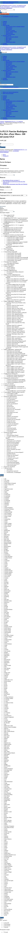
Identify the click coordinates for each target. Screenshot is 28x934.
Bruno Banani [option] (7, 546)
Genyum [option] (6, 633)
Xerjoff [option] (6, 895)
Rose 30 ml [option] (10, 216)
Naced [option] (5, 767)
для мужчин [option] (7, 925)
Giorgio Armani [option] (7, 639)
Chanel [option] (6, 565)
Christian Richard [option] (8, 570)
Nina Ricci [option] (6, 774)
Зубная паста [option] (10, 439)
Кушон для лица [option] (11, 446)
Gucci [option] (5, 648)
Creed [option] (5, 579)
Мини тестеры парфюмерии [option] (12, 274)
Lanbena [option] (6, 707)
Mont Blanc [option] (7, 754)
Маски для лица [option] (11, 448)
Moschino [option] (6, 760)
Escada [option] (6, 608)
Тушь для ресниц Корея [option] (13, 463)
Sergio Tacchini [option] (7, 831)
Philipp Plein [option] (7, 800)
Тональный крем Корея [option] (13, 462)
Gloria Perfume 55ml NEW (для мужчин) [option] (17, 259)
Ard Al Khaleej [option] (7, 513)
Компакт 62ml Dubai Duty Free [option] (15, 342)
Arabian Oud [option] (7, 510)
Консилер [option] (9, 405)
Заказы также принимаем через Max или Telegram (15, 184)
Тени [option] (9, 426)
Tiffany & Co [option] (7, 867)
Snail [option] (5, 849)
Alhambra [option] (6, 503)
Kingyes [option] (6, 692)
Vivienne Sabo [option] (7, 892)
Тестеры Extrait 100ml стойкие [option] (15, 271)
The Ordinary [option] (7, 863)
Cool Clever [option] (7, 576)
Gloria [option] (5, 642)
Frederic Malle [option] (7, 631)
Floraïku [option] (6, 625)
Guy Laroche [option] (7, 651)
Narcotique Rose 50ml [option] (13, 263)
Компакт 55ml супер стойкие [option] (14, 339)
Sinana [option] (5, 844)
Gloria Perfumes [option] (8, 644)
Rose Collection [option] (8, 820)
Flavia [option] (5, 623)
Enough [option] (6, 606)
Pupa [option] (5, 803)
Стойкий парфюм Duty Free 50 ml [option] (16, 284)
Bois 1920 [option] (6, 539)
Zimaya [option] (6, 905)
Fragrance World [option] (8, 626)
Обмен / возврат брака (11, 31)
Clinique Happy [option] (8, 573)
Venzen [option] (6, 882)
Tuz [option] (5, 876)
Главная (5, 21)
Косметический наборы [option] (13, 442)
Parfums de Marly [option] (8, 794)
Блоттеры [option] (9, 469)
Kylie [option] (5, 695)
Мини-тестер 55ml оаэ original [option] (14, 287)
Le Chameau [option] (7, 712)
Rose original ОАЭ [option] (9, 215)
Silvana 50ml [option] (11, 269)
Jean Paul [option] (6, 669)
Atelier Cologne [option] (8, 523)
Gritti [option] (5, 646)
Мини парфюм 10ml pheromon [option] (14, 362)
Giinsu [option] (5, 638)
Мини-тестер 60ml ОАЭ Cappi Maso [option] (16, 290)
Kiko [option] (5, 689)
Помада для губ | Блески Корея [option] (15, 452)
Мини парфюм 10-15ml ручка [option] (15, 361)
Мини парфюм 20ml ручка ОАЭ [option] (16, 370)
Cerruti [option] (5, 563)
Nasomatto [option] (6, 771)
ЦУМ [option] (5, 915)
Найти (2, 475)
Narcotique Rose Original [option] (10, 261)
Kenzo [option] (5, 687)
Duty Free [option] (6, 595)
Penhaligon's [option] (7, 798)
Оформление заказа (10, 42)
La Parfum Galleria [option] (8, 698)
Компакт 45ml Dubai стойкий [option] (15, 329)
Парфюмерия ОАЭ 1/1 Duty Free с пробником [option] (16, 221)
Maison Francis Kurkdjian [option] (10, 727)
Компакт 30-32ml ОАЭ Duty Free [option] (16, 309)
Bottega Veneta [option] (7, 543)
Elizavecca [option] (6, 602)
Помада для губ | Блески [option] (13, 419)
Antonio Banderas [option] (8, 507)
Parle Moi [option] (6, 797)
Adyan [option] (5, 486)
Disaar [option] (5, 588)
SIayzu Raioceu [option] (7, 839)
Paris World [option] (7, 796)
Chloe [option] (5, 566)
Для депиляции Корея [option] (12, 435)
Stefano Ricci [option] (7, 853)
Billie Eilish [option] (7, 534)
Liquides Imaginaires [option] (9, 717)
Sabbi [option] (5, 823)
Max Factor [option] (7, 735)
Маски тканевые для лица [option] (13, 449)
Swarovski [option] (6, 857)
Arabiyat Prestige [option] (8, 512)
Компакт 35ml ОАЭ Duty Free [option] (15, 317)
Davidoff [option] (6, 582)
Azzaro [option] (6, 529)
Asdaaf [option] (6, 520)
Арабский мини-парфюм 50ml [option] (15, 239)
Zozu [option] (5, 907)
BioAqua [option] (6, 536)
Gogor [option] (5, 645)
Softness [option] (6, 850)
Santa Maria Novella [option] (9, 827)
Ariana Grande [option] (7, 516)
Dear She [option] (6, 583)
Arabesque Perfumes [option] (9, 509)
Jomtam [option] (6, 677)
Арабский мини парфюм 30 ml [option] (15, 237)
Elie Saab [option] (6, 599)
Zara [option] (5, 902)
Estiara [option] (5, 611)
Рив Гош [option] (6, 913)
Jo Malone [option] (6, 674)
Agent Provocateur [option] (8, 489)
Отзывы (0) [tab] (5, 156)
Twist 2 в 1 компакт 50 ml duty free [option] (16, 332)
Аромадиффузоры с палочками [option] (15, 386)
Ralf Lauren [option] (7, 804)
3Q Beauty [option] (6, 481)
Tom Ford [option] (6, 870)
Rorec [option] (5, 819)
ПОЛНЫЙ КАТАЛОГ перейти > (11, 16)
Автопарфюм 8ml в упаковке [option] (15, 395)
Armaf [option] (5, 517)
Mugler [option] (6, 764)
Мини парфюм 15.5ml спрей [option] (14, 366)
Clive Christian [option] (7, 575)
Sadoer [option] (5, 824)
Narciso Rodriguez (4, 152)
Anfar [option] (5, 506)
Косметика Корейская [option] (10, 432)
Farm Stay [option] (6, 615)
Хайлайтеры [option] (10, 431)
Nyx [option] (5, 780)
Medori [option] (6, 738)
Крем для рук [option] (10, 410)
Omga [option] (5, 783)
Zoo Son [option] (6, 906)
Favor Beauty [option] (7, 616)
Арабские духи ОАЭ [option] (13, 240)
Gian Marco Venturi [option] (8, 635)
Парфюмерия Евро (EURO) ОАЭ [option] (13, 229)
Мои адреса (8, 39)
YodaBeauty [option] (7, 897)
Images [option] (6, 664)
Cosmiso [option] (6, 578)
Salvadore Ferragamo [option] (9, 826)
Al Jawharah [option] (7, 496)
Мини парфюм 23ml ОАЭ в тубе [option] (15, 372)
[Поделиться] (3, 206)
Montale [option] (6, 755)
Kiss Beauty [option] (7, 694)
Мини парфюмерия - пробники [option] (12, 349)
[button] (14, 208)
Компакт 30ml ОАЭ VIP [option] (14, 311)
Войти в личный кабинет (12, 36)
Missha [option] (6, 750)
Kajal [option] (5, 682)
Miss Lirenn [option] (7, 745)
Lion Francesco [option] (7, 715)
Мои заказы (8, 38)
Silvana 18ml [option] (11, 267)
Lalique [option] (6, 705)
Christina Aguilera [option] (8, 572)
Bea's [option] (5, 533)
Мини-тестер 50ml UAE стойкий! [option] (16, 286)
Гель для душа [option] (11, 399)
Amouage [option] (6, 504)
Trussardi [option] (6, 874)
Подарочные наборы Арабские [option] (15, 376)
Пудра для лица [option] (11, 421)
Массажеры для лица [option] (12, 412)
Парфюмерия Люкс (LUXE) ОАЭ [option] (13, 227)
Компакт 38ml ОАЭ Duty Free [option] (15, 319)
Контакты (5, 44)
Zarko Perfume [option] (7, 903)
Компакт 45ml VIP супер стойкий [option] (16, 331)
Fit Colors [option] (6, 621)
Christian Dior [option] (7, 569)
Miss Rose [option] (6, 747)
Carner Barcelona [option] (8, 556)
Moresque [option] (6, 757)
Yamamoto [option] (6, 896)
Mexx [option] (5, 741)
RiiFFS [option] (6, 810)
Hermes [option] (6, 656)
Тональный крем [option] (11, 428)
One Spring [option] (7, 784)
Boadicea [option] (6, 537)
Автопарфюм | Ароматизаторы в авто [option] (14, 392)
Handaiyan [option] (6, 654)
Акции (4, 24)
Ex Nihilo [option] (6, 613)
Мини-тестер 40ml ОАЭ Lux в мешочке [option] (17, 280)
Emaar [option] (5, 603)
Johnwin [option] (6, 675)
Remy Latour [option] (7, 807)
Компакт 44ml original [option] (13, 326)
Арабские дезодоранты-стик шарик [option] (16, 379)
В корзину (3, 147)
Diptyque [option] (6, 586)
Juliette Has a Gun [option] (8, 679)
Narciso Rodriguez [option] (8, 768)
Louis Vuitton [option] (7, 721)
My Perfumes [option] (7, 765)
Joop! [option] (5, 678)
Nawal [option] (5, 773)
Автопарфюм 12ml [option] (12, 393)
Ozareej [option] (6, 791)
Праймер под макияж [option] (12, 400)
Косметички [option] (10, 406)
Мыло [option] (9, 415)
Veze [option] (5, 886)
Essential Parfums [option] (8, 609)
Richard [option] (6, 808)
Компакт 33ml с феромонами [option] (14, 314)
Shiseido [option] (6, 837)
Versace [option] (6, 883)
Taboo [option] (5, 860)
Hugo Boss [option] (6, 662)
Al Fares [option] (6, 493)
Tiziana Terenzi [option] (7, 869)
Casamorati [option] (6, 560)
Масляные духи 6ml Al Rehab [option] (14, 352)
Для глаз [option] (9, 433)
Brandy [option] (6, 545)
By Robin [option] (6, 550)
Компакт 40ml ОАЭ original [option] (14, 321)
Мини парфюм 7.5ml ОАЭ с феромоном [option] (17, 355)
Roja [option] (5, 814)
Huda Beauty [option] (7, 659)
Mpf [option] (5, 763)
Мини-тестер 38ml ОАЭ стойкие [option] (15, 279)
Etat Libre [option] (6, 612)
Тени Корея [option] (10, 459)
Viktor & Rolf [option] (7, 889)
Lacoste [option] (6, 704)
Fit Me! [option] (6, 622)
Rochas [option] (6, 813)
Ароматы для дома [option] (9, 385)
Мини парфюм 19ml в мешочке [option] (15, 369)
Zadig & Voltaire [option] (8, 900)
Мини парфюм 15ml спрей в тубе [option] (15, 368)
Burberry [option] (6, 547)
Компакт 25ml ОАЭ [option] (12, 306)
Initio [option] (5, 666)
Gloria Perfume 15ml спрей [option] (14, 254)
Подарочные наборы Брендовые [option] (16, 375)
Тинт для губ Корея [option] (12, 461)
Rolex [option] (5, 816)
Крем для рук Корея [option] (12, 445)
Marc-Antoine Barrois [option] (9, 731)
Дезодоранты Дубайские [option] (11, 378)
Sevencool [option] (6, 833)
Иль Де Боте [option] (7, 910)
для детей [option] (6, 922)
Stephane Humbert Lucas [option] (10, 854)
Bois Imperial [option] (7, 540)
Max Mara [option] (6, 737)
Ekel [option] (5, 598)
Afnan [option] (5, 487)
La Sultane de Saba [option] (8, 702)
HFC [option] (5, 658)
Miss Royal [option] (6, 748)
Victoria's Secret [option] (8, 887)
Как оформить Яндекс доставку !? (11, 180)
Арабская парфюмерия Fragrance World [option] (17, 242)
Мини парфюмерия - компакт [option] (12, 301)
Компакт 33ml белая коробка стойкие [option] (16, 312)
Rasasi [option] (5, 806)
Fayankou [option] (6, 618)
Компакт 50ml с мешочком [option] (14, 338)
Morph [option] (5, 758)
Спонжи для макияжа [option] (12, 423)
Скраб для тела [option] (11, 456)
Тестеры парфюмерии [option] (10, 270)
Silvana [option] (6, 841)
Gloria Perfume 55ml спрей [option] (14, 256)
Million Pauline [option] (7, 744)
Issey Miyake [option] (7, 668)
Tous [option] (5, 873)
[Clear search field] (13, 211)
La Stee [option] (6, 701)
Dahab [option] (5, 580)
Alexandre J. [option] (7, 502)
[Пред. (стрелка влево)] (0, 207)
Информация (9, 27)
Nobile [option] (5, 777)
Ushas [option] (5, 877)
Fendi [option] (5, 619)
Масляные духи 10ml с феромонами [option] (16, 359)
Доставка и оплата (10, 30)
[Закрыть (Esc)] (4, 206)
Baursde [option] (6, 532)
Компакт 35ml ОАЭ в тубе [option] (14, 318)
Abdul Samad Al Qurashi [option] (10, 483)
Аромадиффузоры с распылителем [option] (16, 390)
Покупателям (6, 25)
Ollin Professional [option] (8, 781)
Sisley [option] (5, 846)
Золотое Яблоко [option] (8, 909)
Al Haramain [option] (7, 494)
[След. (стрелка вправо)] (2, 207)
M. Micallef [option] (7, 722)
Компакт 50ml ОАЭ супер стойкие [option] (16, 336)
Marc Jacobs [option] (7, 730)
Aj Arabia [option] (6, 490)
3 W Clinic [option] (6, 480)
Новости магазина (10, 34)
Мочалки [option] (9, 413)
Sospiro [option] (6, 852)
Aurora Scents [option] (7, 526)
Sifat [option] (5, 840)
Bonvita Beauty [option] (7, 542)
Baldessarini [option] (7, 530)
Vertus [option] (5, 885)
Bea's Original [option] (8, 249)
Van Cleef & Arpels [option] (8, 880)
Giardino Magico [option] (8, 636)
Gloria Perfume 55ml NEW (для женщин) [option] (17, 257)
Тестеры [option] (9, 273)
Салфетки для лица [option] (12, 398)
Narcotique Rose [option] (8, 770)
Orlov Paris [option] (6, 787)
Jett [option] (5, 671)
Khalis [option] (5, 688)
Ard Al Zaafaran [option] (8, 514)
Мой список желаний (8, 3)
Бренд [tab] (4, 154)
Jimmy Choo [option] (7, 672)
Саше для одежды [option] (9, 383)
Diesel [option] (5, 585)
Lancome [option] (6, 708)
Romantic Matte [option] (8, 817)
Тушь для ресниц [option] (12, 429)
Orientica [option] (6, 786)
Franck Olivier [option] (7, 629)
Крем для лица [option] (11, 408)
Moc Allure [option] (6, 751)
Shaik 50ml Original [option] (9, 264)
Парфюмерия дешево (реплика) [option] (12, 230)
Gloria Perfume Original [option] (10, 251)
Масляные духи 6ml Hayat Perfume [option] (16, 353)
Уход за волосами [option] (11, 465)
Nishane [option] (6, 775)
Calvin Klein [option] (7, 555)
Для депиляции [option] (11, 402)
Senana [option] (6, 830)
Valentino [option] (6, 879)
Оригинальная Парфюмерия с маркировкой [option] (15, 219)
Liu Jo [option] (5, 718)
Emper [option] (5, 605)
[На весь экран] (2, 206)
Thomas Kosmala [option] (8, 866)
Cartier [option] (5, 559)
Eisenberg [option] (6, 596)
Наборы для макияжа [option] (12, 416)
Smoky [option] (6, 847)
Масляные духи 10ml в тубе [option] (14, 358)
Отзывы (5, 43)
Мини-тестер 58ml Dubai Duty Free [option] (16, 288)
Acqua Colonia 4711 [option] (9, 484)
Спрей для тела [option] (11, 425)
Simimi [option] (6, 843)
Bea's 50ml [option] (10, 250)
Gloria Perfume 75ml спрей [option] (14, 260)
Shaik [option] (5, 834)
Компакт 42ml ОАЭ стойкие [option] (14, 325)
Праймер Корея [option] (11, 453)
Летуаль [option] (6, 912)
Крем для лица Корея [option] (13, 443)
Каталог (5, 22)
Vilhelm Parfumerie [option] (8, 890)
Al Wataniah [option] (7, 500)
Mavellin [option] (6, 734)
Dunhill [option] (6, 593)
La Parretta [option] (6, 699)
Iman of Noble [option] (7, 665)
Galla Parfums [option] (7, 632)
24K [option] (5, 479)
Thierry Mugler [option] (7, 864)
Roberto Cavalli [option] (7, 811)
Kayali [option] (5, 685)
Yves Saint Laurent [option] (8, 899)
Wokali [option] (6, 893)
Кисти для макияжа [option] (12, 403)
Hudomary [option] (6, 661)
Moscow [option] (6, 761)
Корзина (8, 40)
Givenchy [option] (6, 641)
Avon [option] (5, 527)
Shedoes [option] (6, 836)
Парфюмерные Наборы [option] (10, 373)
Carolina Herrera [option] (8, 557)
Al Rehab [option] (6, 499)
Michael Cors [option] (7, 742)
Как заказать (9, 29)
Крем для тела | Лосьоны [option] (13, 409)
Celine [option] (5, 562)
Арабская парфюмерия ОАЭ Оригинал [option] (15, 236)
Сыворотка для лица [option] (12, 458)
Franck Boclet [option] (7, 628)
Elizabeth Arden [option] (8, 600)
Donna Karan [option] (7, 590)
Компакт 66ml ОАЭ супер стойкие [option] (16, 345)
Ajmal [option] (5, 491)
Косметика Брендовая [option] (10, 396)
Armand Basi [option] (7, 519)
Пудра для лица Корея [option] (13, 455)
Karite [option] (5, 684)
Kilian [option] (5, 691)
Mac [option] (5, 724)
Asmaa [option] (5, 522)
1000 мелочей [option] (8, 468)
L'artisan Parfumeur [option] (8, 697)
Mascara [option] (6, 732)
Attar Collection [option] (8, 524)
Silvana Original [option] (8, 266)
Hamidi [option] (6, 652)
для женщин (16, 150)
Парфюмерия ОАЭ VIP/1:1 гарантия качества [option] (16, 218)
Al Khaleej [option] (6, 497)
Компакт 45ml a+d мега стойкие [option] (15, 328)
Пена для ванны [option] (11, 418)
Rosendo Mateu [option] (7, 821)
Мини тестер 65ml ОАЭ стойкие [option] (16, 299)
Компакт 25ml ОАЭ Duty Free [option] (15, 305)
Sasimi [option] (5, 829)
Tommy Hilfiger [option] (8, 872)
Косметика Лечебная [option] (9, 466)
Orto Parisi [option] (6, 790)
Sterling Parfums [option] (8, 856)
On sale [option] (6, 932)
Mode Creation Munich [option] (9, 753)
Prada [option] (5, 801)
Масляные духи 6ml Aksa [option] (13, 351)
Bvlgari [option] (6, 549)
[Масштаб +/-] (0, 206)
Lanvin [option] (6, 710)
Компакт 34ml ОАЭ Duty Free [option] (15, 315)
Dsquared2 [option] (6, 592)
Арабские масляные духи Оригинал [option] (13, 234)
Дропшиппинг (9, 33)
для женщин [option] (7, 924)
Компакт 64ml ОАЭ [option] (12, 343)
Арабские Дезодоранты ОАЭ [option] (15, 382)
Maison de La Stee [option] (8, 725)
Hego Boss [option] (6, 655)
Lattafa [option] (5, 711)
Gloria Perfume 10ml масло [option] (14, 253)
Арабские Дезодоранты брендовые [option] (16, 381)
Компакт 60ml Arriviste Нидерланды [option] (16, 341)
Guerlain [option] (6, 649)
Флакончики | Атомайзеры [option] (14, 472)
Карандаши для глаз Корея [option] (14, 440)
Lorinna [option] (6, 720)
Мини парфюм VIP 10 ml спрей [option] (15, 356)
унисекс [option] (6, 927)
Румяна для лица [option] (11, 422)
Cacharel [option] (6, 553)
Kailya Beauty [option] (7, 681)
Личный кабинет (7, 35)
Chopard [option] (6, 567)
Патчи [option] (9, 451)
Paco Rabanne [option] (7, 793)
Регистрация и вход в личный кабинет (15, 26)
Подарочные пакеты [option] (12, 471)
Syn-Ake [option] (6, 859)
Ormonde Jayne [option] (7, 788)
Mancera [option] (6, 728)
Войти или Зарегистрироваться (10, 1)
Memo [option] (5, 740)
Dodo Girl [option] (6, 589)
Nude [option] (5, 778)
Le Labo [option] (6, 714)
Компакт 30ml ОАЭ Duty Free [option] (15, 308)
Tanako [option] (6, 862)
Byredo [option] (6, 552)
